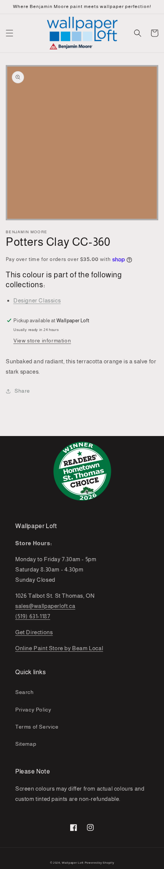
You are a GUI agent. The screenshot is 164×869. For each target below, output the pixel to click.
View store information (42, 340)
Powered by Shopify (99, 862)
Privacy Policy (33, 710)
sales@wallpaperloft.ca (45, 606)
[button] (9, 33)
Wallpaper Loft (73, 862)
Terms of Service (37, 727)
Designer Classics (37, 300)
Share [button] (22, 391)
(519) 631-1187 (32, 616)
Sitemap (25, 744)
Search (24, 692)
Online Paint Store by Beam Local (59, 648)
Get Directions (34, 632)
